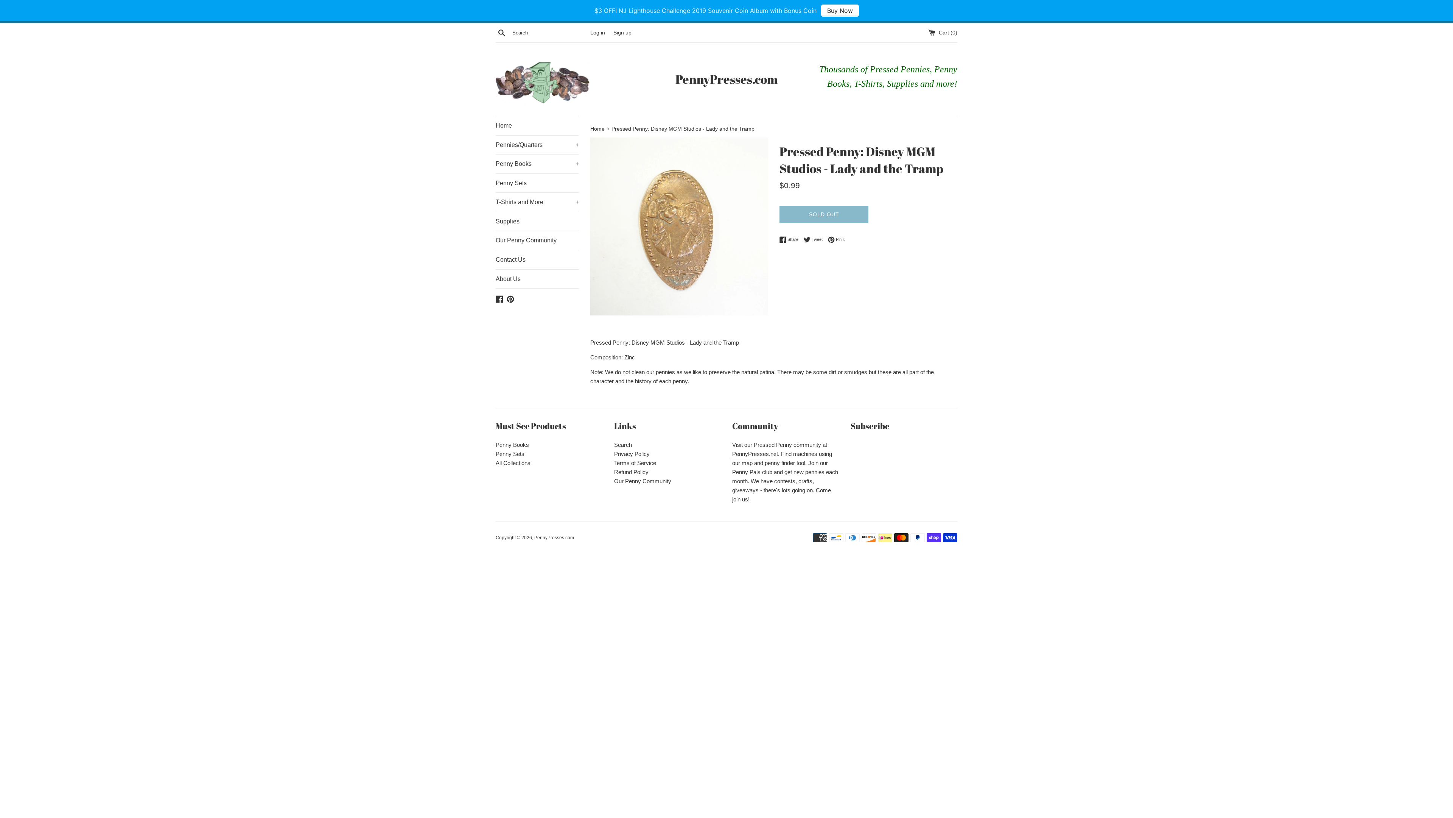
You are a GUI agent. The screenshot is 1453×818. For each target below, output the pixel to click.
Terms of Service (635, 463)
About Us (508, 279)
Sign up (622, 33)
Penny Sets (511, 183)
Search (623, 445)
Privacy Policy (632, 454)
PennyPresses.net (755, 454)
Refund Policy (631, 472)
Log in (597, 33)
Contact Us (511, 259)
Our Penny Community (526, 240)
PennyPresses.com (726, 79)
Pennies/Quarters (537, 145)
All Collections (513, 463)
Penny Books (537, 164)
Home (504, 125)
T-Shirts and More (537, 202)
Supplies (508, 221)
